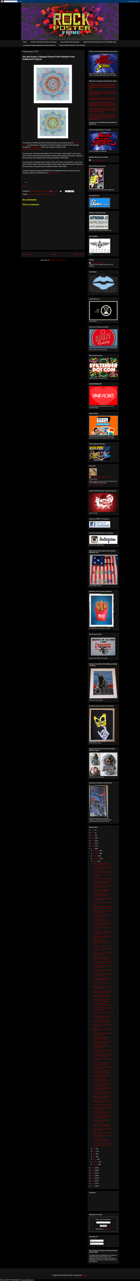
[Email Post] (60, 191)
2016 (93, 1167)
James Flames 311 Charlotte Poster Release (101, 1121)
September (96, 858)
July (94, 1149)
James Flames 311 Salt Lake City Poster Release (103, 953)
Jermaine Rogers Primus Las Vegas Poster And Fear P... (101, 1021)
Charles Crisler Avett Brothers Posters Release (101, 915)
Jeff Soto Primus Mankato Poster (102, 1105)
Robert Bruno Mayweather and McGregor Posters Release (102, 907)
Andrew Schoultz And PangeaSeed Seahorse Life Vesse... (102, 942)
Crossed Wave (36, 147)
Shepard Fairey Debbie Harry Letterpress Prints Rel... (101, 1063)
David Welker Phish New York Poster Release (101, 1046)
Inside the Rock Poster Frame (40, 191)
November (96, 853)
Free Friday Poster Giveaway (70, 42)
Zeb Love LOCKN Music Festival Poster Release (102, 868)
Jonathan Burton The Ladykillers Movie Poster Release (102, 1144)
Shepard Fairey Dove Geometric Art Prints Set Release (102, 882)
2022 (93, 835)
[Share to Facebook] (71, 191)
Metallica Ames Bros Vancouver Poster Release (102, 987)
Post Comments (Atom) (57, 260)
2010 (93, 1183)
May (94, 1154)
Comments (95, 1243)
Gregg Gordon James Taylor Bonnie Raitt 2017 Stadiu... (101, 996)
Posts (93, 1240)
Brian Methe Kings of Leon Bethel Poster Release (103, 1101)
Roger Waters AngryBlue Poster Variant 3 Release (102, 1050)
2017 (93, 848)
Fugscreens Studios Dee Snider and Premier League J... (102, 962)
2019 (93, 843)
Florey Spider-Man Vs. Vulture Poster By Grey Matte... (102, 979)
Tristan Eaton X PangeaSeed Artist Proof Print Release (101, 1125)
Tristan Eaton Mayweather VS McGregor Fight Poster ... (101, 890)
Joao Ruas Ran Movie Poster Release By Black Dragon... (101, 1071)
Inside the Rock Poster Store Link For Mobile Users (100, 42)
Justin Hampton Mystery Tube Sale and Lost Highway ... (102, 1000)
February (96, 1162)
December (96, 850)
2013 (93, 1175)
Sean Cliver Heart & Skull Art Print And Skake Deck (103, 966)
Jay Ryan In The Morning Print (102, 946)
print (40, 194)
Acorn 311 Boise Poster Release (102, 878)
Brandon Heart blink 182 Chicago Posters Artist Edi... (103, 1008)
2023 (93, 832)
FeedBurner (107, 1229)
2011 (93, 1180)
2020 (93, 840)
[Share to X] (69, 191)
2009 (93, 1186)
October (95, 856)
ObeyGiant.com (53, 173)
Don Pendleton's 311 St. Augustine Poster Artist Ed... (102, 920)
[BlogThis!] (68, 191)
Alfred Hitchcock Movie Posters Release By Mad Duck (102, 1084)
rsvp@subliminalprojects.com (32, 149)
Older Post (78, 254)
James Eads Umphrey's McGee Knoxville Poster (102, 899)
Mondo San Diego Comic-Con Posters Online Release (102, 1042)
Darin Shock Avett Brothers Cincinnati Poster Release (101, 864)
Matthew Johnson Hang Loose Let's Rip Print (102, 1025)
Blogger (84, 1275)
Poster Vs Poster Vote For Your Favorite (72, 45)
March (95, 1159)
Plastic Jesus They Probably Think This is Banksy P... (101, 1112)
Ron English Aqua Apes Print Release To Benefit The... (101, 894)
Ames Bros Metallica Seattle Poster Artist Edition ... (101, 1038)
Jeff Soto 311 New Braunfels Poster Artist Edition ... (101, 1076)
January (95, 1164)
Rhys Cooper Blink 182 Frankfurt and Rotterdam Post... (102, 924)
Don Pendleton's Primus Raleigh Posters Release (102, 1108)
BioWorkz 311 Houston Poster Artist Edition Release (102, 1097)
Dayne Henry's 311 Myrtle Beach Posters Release (102, 1034)
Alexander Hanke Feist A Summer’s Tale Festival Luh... (102, 1080)
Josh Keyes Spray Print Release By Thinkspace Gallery (102, 1055)
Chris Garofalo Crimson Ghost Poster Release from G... (102, 932)
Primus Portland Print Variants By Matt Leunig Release (102, 1116)
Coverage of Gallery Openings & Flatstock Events (39, 45)
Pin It (24, 186)
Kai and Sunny (33, 194)
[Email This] (66, 191)
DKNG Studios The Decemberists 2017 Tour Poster (103, 911)
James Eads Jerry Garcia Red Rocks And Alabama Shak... (102, 991)
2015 (93, 1170)
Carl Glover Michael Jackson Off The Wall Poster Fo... (102, 886)
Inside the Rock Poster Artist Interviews (44, 42)
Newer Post (27, 254)
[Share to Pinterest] (73, 191)
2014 (93, 1173)
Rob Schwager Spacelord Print (102, 872)
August (95, 861)
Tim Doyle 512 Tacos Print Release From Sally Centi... (101, 1017)
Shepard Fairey (47, 194)
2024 (93, 830)
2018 (93, 846)
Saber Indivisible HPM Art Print (102, 1133)
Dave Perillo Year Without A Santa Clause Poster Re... (103, 974)
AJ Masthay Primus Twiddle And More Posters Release (102, 1093)
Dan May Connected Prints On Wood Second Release (102, 958)
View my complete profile (96, 485)
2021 (93, 838)
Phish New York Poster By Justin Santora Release (102, 1067)
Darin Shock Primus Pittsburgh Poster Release (102, 1136)
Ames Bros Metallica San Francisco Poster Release (101, 1004)
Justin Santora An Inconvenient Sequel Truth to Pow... (102, 1088)
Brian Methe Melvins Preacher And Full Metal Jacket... (102, 1140)
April (94, 1156)
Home (25, 42)
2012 (93, 1178)
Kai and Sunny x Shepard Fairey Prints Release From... (102, 936)
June (94, 1151)
